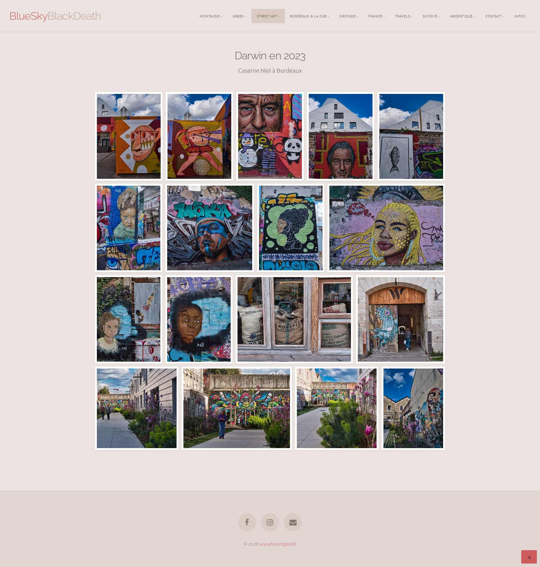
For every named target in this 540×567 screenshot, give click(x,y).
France (375, 15)
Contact (493, 15)
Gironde (347, 15)
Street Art (267, 15)
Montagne (210, 15)
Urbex (238, 15)
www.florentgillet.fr (278, 543)
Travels (402, 15)
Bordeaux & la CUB (308, 15)
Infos (520, 15)
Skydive (430, 15)
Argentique (461, 15)
